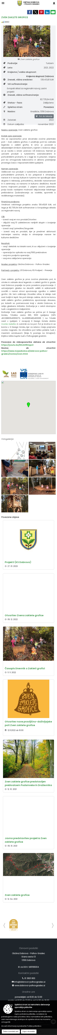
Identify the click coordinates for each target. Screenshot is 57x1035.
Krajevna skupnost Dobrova (40, 76)
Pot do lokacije (45, 116)
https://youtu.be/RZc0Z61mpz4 (17, 345)
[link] (29, 12)
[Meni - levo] (3, 3)
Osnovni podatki (28, 948)
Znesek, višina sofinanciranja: (23, 95)
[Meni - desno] (54, 3)
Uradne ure (28, 991)
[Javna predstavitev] (42, 450)
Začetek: (12, 119)
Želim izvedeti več (11, 1031)
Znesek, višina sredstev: (20, 79)
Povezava (49, 107)
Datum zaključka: (16, 124)
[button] (4, 925)
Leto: (10, 67)
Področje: (13, 63)
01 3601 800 (29, 978)
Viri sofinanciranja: (18, 84)
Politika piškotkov (34, 1026)
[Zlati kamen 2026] (13, 925)
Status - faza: (15, 102)
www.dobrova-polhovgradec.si (30, 985)
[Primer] (15, 450)
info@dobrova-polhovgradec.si (29, 981)
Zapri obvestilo (28, 1031)
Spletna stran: (15, 107)
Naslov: (11, 111)
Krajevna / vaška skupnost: (22, 72)
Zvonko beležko (8, 324)
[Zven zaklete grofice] (42, 468)
